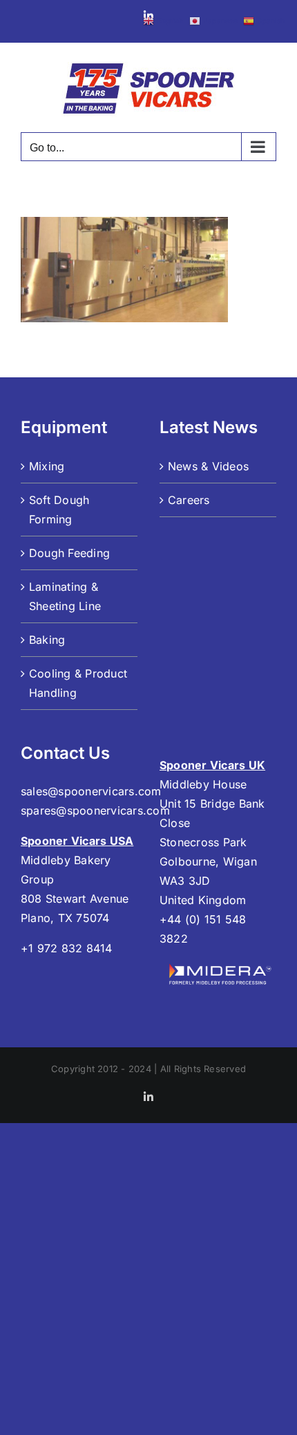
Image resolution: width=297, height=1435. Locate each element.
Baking (47, 640)
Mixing (46, 466)
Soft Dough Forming (59, 509)
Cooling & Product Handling (78, 683)
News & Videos (208, 466)
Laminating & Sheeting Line (65, 596)
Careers (189, 500)
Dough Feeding (69, 553)
